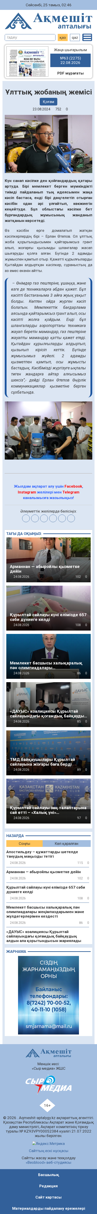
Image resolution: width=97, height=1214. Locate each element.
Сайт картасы (48, 1197)
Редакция (48, 1186)
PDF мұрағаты (70, 73)
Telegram (70, 492)
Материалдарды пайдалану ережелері (48, 1208)
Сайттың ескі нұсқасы (48, 1150)
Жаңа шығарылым (70, 56)
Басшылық (48, 1174)
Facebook (73, 486)
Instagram (27, 492)
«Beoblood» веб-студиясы (48, 1162)
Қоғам (48, 101)
